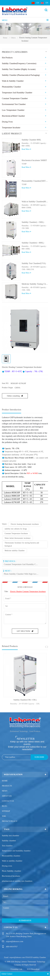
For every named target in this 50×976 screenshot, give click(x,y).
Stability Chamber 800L (31, 140)
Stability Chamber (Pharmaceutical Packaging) (21, 75)
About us (7, 796)
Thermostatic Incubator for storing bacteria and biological (22, 544)
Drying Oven (7, 122)
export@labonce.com (14, 941)
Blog (4, 806)
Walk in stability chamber (12, 861)
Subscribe (39, 757)
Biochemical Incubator (11, 876)
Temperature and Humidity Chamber (17, 92)
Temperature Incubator (11, 127)
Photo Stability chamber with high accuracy (21, 574)
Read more (26, 149)
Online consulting (13, 396)
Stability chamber (9, 841)
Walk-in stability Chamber (13, 81)
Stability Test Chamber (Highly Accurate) (19, 69)
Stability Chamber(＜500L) (33, 222)
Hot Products (7, 57)
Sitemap (6, 811)
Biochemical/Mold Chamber (13, 116)
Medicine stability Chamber (15, 551)
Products (7, 786)
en (47, 3)
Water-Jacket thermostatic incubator (18, 538)
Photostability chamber (11, 856)
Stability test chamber (10, 836)
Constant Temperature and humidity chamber (21, 564)
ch (37, 3)
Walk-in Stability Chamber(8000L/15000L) (35, 201)
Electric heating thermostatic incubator (25, 524)
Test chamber (7, 846)
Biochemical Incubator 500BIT (34, 160)
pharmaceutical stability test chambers (17, 881)
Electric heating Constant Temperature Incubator (28, 591)
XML (4, 816)
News (4, 791)
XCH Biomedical (33, 969)
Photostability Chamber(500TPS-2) (35, 181)
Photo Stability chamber (11, 871)
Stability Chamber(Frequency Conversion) (19, 63)
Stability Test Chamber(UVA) (34, 263)
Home (5, 38)
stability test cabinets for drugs (16, 529)
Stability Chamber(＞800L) (33, 243)
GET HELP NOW (23, 631)
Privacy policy (9, 821)
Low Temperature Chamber (13, 110)
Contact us (8, 801)
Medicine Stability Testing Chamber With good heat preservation (35, 284)
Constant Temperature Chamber (15, 98)
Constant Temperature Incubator (16, 533)
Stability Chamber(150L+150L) (25, 700)
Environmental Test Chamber (14, 104)
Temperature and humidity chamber (16, 851)
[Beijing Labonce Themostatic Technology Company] (15, 11)
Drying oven (7, 866)
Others (13, 38)
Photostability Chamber (11, 87)
